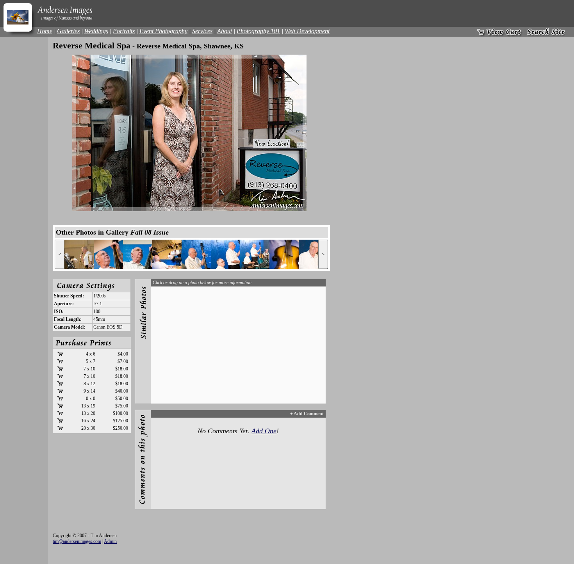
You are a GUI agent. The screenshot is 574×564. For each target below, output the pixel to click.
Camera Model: (69, 327)
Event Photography (163, 31)
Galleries (68, 31)
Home (44, 31)
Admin (110, 541)
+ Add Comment (307, 413)
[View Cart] (499, 32)
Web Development (307, 31)
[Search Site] (546, 32)
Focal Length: (68, 319)
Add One (263, 431)
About (224, 31)
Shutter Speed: (69, 296)
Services (202, 31)
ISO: (59, 311)
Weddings (96, 31)
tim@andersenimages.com (77, 541)
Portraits (124, 31)
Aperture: (64, 303)
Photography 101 (258, 31)
